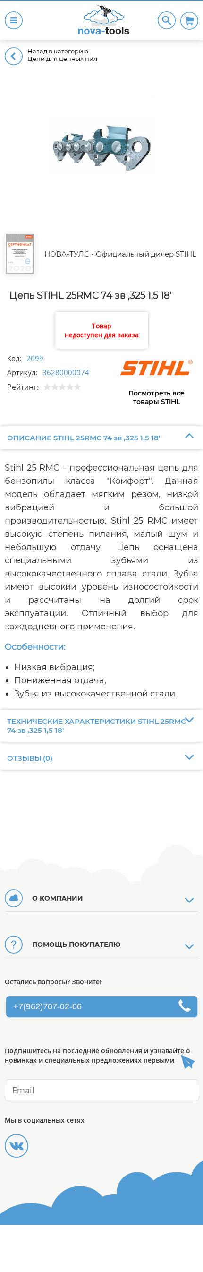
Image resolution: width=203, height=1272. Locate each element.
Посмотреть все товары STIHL (156, 397)
